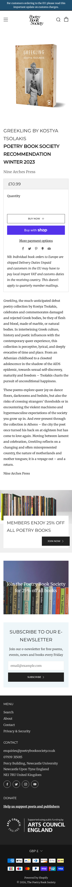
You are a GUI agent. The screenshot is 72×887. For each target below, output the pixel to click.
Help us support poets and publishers (31, 806)
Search (8, 712)
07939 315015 (12, 757)
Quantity (13, 196)
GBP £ (33, 851)
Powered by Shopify (36, 877)
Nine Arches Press (19, 171)
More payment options (36, 241)
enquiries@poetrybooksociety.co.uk (29, 751)
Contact (9, 725)
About (7, 718)
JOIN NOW (54, 541)
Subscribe (34, 677)
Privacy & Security (16, 731)
